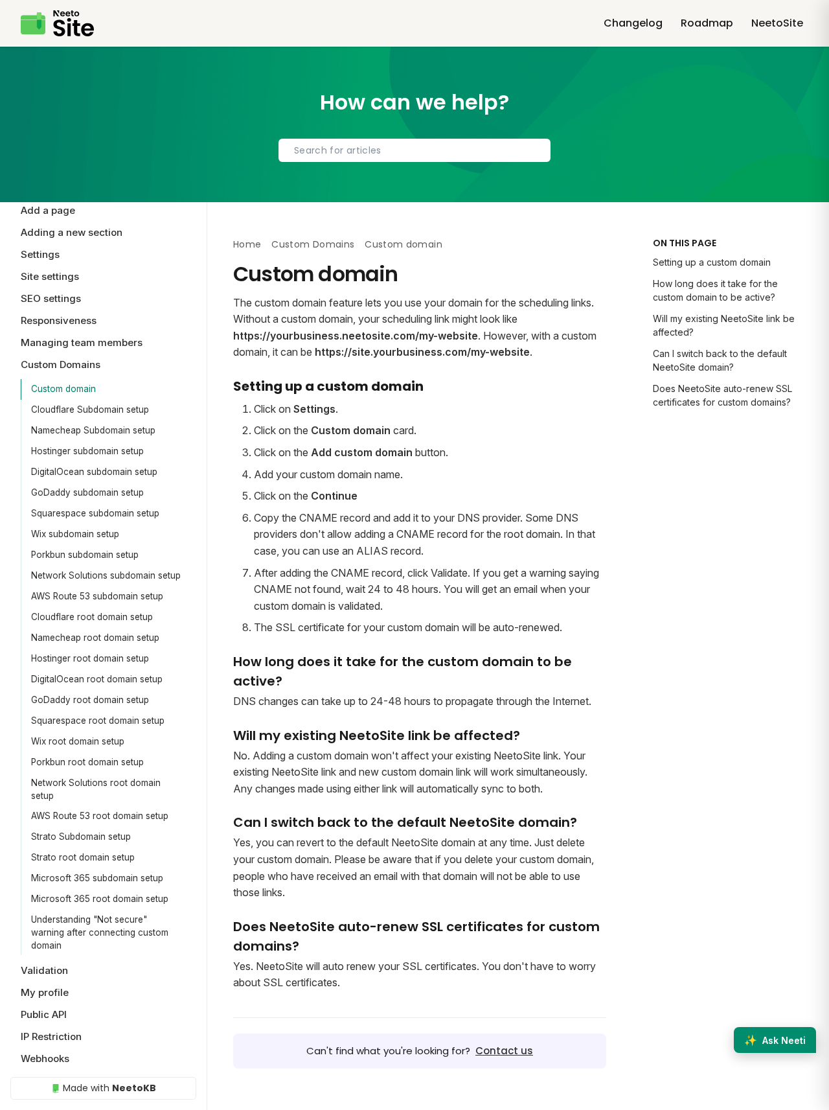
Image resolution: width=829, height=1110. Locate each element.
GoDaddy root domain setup (90, 700)
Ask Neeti (775, 1040)
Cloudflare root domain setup (92, 617)
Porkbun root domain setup (87, 762)
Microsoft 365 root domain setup (99, 899)
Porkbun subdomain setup (85, 554)
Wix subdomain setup (75, 534)
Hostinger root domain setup (90, 658)
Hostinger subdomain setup (87, 451)
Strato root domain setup (83, 857)
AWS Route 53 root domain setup (99, 816)
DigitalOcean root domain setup (97, 679)
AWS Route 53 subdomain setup (97, 596)
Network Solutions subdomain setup (106, 575)
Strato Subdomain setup (81, 836)
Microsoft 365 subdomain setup (97, 878)
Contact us (504, 1051)
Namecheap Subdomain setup (93, 430)
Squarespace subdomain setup (95, 513)
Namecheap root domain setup (95, 637)
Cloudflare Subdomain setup (90, 409)
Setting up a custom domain (712, 262)
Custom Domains (312, 244)
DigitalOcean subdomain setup (94, 472)
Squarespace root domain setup (98, 720)
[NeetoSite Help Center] (57, 23)
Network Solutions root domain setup (96, 789)
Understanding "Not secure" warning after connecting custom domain (99, 932)
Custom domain (63, 389)
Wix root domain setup (77, 741)
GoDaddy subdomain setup (87, 492)
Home (247, 244)
